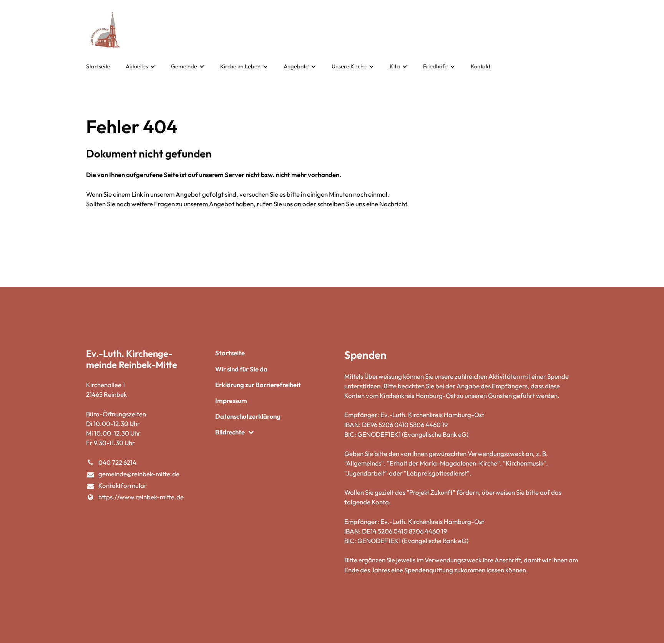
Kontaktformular (122, 485)
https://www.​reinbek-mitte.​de (141, 497)
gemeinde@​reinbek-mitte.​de (138, 474)
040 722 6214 (117, 462)
